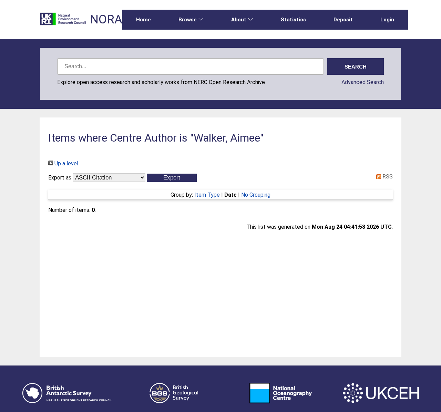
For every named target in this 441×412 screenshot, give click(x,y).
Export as (59, 177)
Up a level (65, 163)
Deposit (343, 20)
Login (387, 20)
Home (143, 20)
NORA (106, 19)
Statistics (293, 20)
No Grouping (255, 195)
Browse (187, 20)
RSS (387, 176)
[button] (172, 178)
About (238, 20)
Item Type (207, 195)
